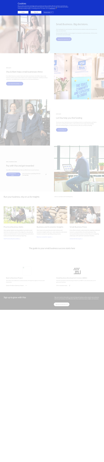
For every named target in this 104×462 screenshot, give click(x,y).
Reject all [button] (36, 12)
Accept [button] (23, 12)
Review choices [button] (47, 12)
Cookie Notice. (52, 8)
